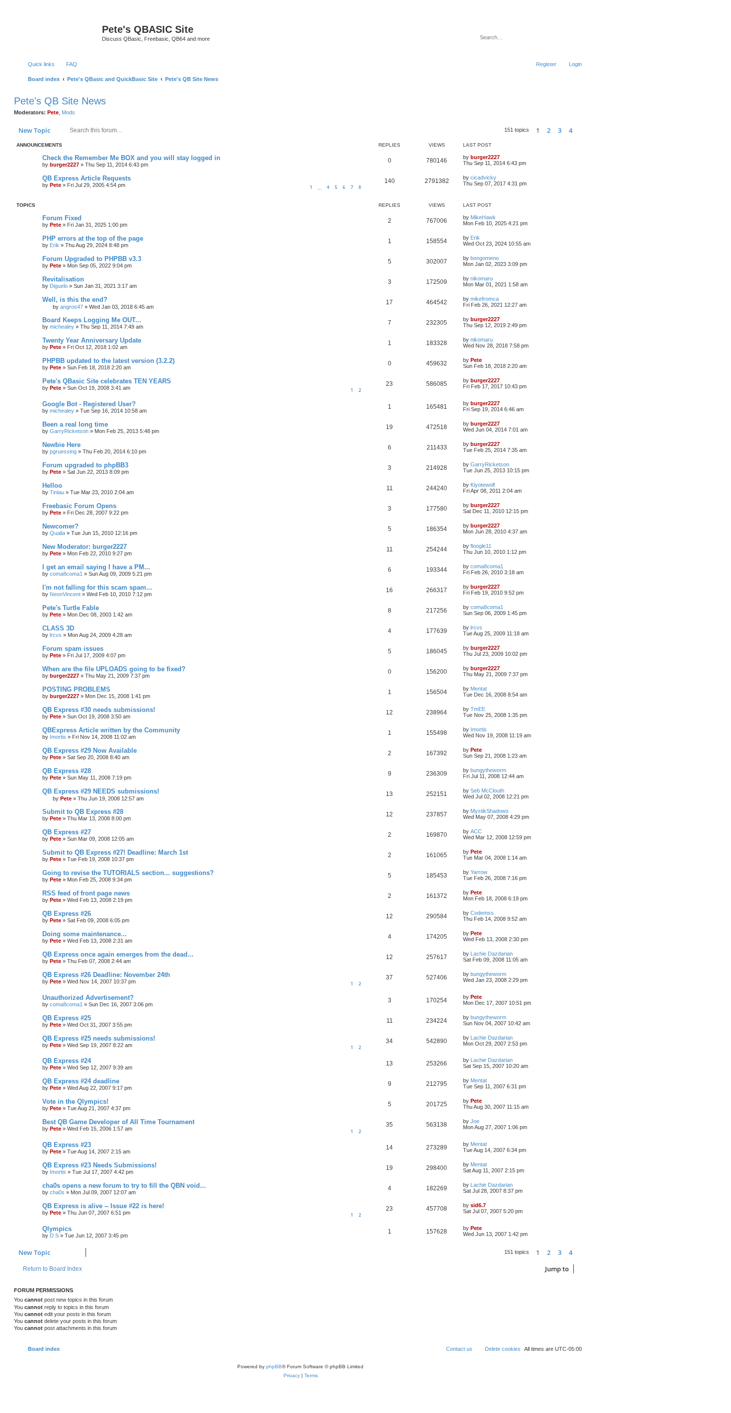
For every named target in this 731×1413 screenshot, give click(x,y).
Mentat (478, 689)
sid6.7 (478, 1205)
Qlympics (57, 1229)
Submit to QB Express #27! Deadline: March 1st (115, 852)
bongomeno (484, 258)
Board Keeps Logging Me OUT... (91, 320)
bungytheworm (488, 770)
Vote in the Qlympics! (75, 1101)
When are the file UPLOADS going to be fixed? (113, 669)
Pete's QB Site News (60, 100)
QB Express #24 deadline (80, 1081)
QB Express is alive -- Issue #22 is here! (103, 1206)
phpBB (274, 1366)
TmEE (477, 709)
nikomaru (481, 278)
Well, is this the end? (74, 299)
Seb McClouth (487, 791)
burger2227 (64, 165)
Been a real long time (75, 424)
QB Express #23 (66, 1144)
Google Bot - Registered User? (89, 404)
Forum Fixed (62, 218)
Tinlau (57, 492)
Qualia (57, 533)
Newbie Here (61, 444)
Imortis (58, 737)
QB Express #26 (66, 913)
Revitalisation (63, 279)
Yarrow (478, 872)
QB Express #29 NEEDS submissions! (100, 791)
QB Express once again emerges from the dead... (117, 954)
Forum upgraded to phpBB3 (85, 465)
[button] (582, 130)
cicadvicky (483, 177)
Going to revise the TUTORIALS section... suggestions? (128, 873)
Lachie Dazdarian (491, 954)
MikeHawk (483, 217)
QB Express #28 (66, 771)
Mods (68, 112)
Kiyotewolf (482, 485)
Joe (474, 1121)
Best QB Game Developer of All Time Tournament (118, 1122)
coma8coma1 (66, 574)
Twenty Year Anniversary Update (91, 340)
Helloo (52, 485)
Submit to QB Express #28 (82, 811)
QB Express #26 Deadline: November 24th (106, 974)
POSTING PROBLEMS (76, 689)
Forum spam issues (72, 648)
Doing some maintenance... (84, 934)
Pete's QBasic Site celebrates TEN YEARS (106, 381)
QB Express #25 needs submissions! (98, 1038)
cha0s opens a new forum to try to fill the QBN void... (124, 1185)
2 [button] (548, 130)
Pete (53, 112)
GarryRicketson (69, 431)
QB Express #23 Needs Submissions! (99, 1165)
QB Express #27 (66, 832)
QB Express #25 (66, 1018)
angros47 (71, 307)
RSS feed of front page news (86, 893)
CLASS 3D (58, 628)
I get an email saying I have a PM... (96, 567)
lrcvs (56, 635)
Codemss (482, 913)
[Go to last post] (504, 157)
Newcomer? (60, 526)
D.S (54, 1235)
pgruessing (63, 451)
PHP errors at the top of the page (92, 238)
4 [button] (570, 130)
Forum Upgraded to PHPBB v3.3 (91, 259)
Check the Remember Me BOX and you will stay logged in (131, 158)
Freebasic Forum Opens (79, 506)
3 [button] (559, 130)
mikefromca (484, 299)
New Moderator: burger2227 (84, 546)
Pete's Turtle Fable (70, 608)
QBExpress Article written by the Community (111, 730)
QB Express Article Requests (86, 178)
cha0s (57, 1192)
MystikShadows (489, 811)
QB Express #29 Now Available (89, 750)
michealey (62, 327)
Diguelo (59, 286)
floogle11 (480, 546)
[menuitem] (67, 64)
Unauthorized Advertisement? (88, 997)
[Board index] (59, 32)
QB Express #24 (66, 1060)
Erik (54, 245)
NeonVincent (65, 594)
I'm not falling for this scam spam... (97, 587)
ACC (476, 831)
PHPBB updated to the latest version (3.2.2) (108, 360)
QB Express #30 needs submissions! (98, 709)
